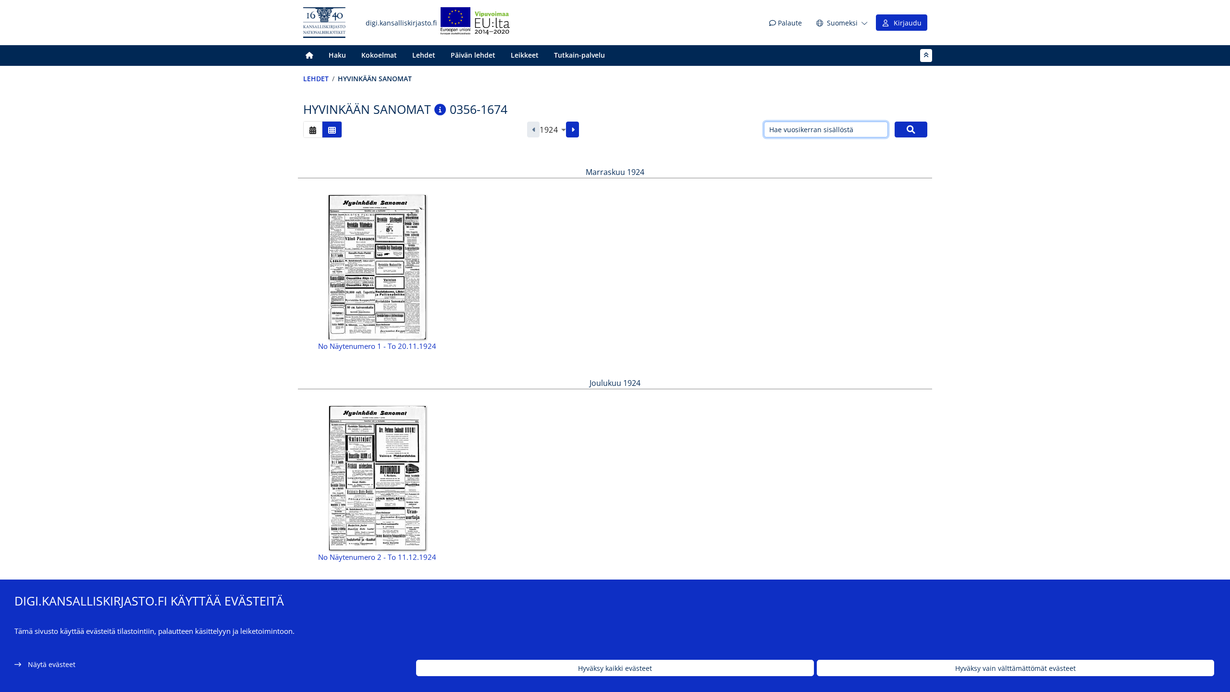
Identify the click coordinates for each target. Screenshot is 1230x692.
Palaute (789, 22)
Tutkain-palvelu (579, 55)
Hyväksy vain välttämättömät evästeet (1015, 668)
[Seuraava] (572, 130)
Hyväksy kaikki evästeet (615, 668)
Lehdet (423, 55)
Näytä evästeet (51, 664)
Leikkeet (525, 55)
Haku (337, 55)
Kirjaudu (906, 22)
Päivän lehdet (473, 55)
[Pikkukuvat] (332, 129)
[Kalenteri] (313, 129)
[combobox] (553, 130)
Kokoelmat (379, 55)
